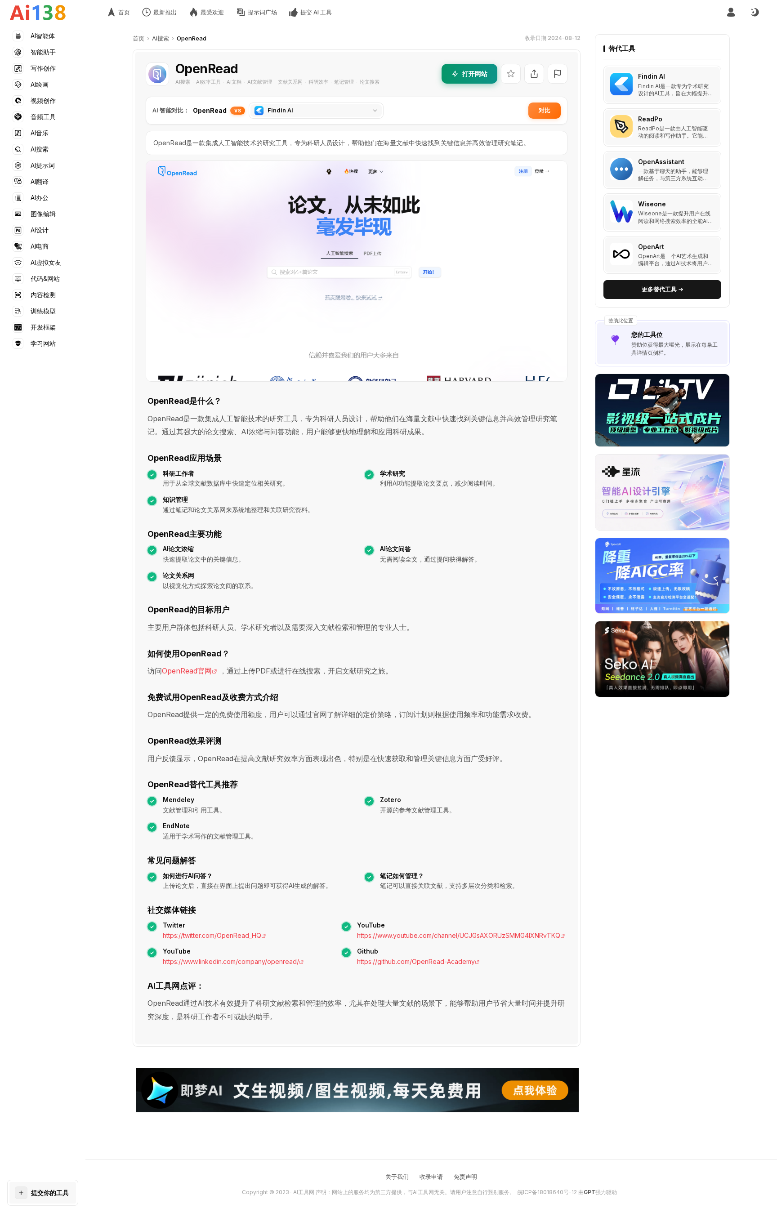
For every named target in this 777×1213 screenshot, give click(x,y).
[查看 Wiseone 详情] (662, 212)
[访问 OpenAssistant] (621, 169)
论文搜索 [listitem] (370, 82)
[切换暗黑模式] (754, 12)
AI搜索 (160, 38)
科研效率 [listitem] (318, 82)
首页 (138, 38)
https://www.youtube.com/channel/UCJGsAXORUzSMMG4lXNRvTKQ (458, 935)
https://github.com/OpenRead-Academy (416, 961)
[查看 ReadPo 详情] (662, 127)
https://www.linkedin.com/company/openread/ (231, 961)
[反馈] (557, 74)
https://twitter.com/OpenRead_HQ (212, 935)
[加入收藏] (511, 74)
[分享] (534, 74)
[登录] (731, 12)
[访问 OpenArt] (621, 254)
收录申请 (431, 1176)
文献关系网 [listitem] (290, 82)
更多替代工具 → (662, 289)
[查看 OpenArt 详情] (662, 255)
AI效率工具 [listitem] (208, 82)
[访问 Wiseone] (621, 211)
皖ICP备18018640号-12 (547, 1192)
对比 (544, 110)
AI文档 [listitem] (234, 82)
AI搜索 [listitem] (182, 82)
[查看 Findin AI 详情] (662, 85)
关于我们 (397, 1176)
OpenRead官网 (187, 670)
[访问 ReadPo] (621, 126)
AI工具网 (303, 1192)
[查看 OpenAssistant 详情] (662, 170)
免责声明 (465, 1176)
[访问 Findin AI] (621, 84)
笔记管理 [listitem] (344, 82)
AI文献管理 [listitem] (259, 82)
